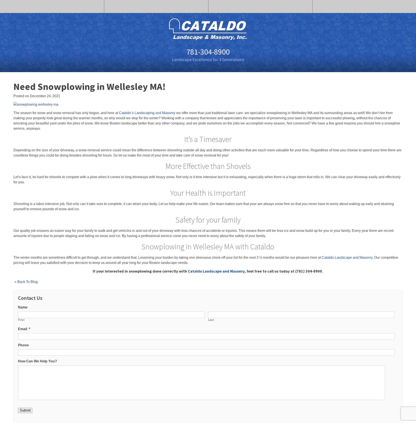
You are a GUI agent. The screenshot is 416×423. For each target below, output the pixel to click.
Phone (23, 345)
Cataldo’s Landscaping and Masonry (147, 113)
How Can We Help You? (37, 361)
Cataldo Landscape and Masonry (347, 257)
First (21, 319)
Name (23, 307)
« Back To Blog (26, 282)
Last (211, 319)
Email (24, 329)
